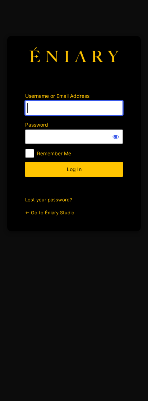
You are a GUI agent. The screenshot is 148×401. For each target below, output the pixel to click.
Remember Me (54, 153)
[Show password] (115, 136)
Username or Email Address (57, 96)
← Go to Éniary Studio (49, 212)
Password (36, 125)
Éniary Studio (74, 59)
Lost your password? (48, 199)
